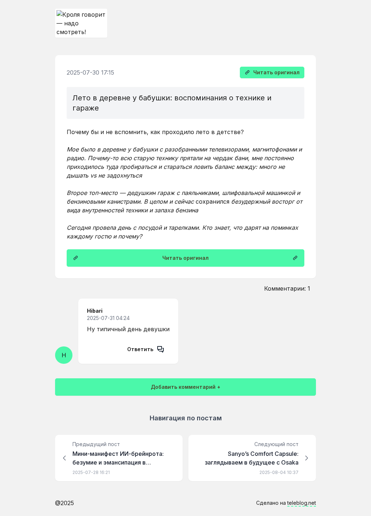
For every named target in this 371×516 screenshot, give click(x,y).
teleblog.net (301, 503)
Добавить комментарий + (185, 387)
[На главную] (81, 23)
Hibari (95, 311)
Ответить (140, 349)
